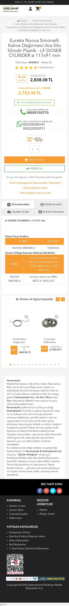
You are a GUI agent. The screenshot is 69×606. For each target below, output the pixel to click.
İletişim (43, 510)
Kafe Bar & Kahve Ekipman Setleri (27, 536)
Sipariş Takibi (16, 510)
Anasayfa (23, 21)
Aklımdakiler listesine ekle (34, 193)
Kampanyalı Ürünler (19, 532)
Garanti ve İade (17, 506)
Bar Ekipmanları (17, 544)
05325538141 (34, 124)
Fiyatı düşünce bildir (34, 188)
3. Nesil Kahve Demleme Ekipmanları (29, 548)
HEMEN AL (36, 168)
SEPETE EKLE (34, 160)
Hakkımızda (15, 518)
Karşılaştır (54, 183)
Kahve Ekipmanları (19, 540)
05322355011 (34, 128)
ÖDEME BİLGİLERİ (50, 205)
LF (50, 62)
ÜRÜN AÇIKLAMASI (18, 205)
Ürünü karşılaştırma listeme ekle (27, 183)
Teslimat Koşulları (18, 514)
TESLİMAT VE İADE (18, 212)
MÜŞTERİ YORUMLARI (51, 212)
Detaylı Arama (47, 514)
